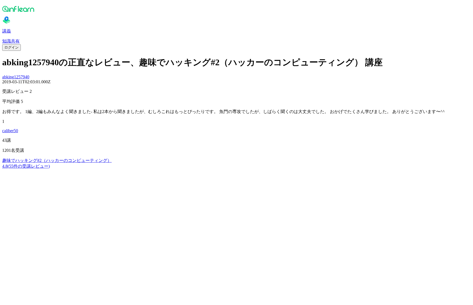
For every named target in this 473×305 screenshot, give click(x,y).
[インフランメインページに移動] (236, 8)
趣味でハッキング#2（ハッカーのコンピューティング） (57, 160)
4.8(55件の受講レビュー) (26, 166)
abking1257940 (15, 77)
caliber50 (10, 130)
